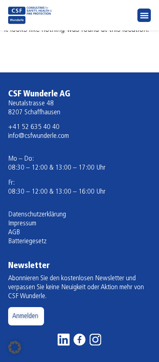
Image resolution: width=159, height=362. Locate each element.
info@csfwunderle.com (38, 136)
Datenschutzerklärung (37, 214)
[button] (144, 15)
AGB (14, 232)
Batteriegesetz (27, 241)
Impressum (22, 223)
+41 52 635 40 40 (34, 127)
